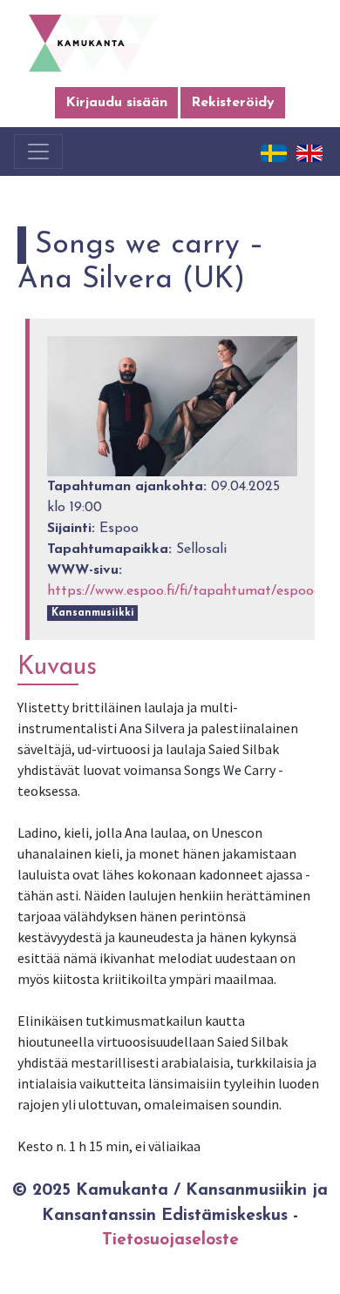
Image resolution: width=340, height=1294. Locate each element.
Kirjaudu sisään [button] (116, 103)
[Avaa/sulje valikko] (38, 151)
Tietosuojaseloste (170, 1240)
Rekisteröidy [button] (233, 103)
